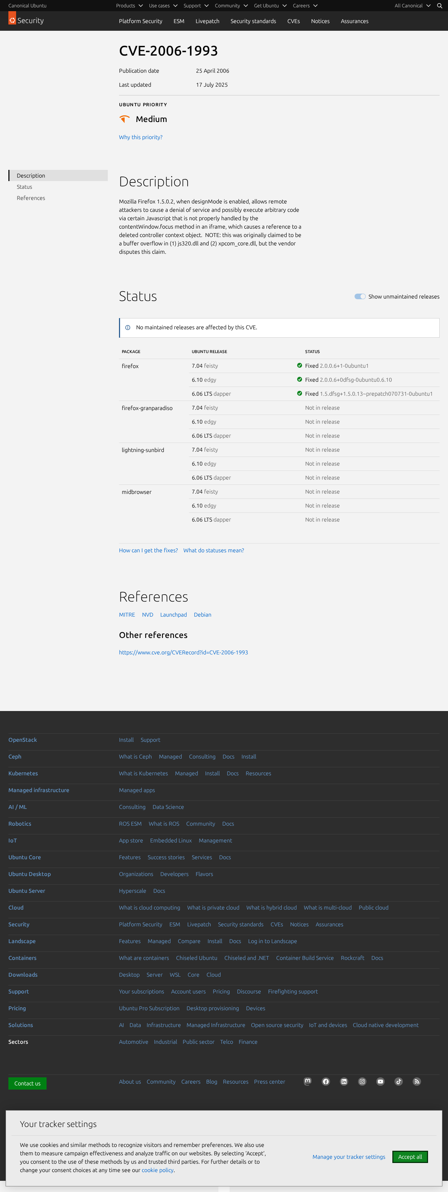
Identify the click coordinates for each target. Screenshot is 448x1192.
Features (130, 857)
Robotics (19, 823)
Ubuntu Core (24, 857)
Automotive (133, 1042)
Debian (202, 614)
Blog (211, 1081)
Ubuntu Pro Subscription (149, 1008)
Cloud (15, 907)
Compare (189, 941)
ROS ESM (130, 823)
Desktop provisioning (213, 1008)
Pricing (221, 991)
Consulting (202, 756)
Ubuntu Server (26, 891)
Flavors (204, 874)
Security (18, 924)
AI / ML (17, 807)
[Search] (439, 5)
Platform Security (140, 21)
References (31, 198)
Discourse (249, 991)
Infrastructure (164, 1025)
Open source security (277, 1025)
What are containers (144, 958)
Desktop (129, 974)
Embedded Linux (171, 840)
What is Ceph (135, 756)
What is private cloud (213, 907)
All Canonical (409, 5)
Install (126, 740)
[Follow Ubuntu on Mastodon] (309, 1083)
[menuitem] (413, 5)
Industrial (165, 1042)
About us (130, 1081)
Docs (228, 756)
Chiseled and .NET (246, 958)
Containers (22, 958)
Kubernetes (23, 773)
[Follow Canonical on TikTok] (400, 1083)
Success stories (166, 857)
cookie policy (158, 1170)
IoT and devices (328, 1025)
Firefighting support (293, 991)
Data (135, 1025)
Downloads (22, 974)
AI (121, 1025)
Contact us (27, 1083)
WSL (175, 974)
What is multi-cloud (328, 907)
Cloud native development (386, 1025)
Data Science (168, 807)
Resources (258, 773)
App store (131, 840)
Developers (174, 874)
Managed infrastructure (38, 790)
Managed (170, 756)
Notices (320, 21)
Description (31, 175)
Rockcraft (352, 958)
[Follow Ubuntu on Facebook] (327, 1083)
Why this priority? (140, 137)
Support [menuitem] (192, 5)
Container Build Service (305, 958)
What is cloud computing (149, 907)
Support (150, 740)
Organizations (136, 874)
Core (194, 974)
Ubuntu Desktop (29, 874)
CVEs (293, 21)
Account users (188, 991)
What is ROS (164, 823)
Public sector (199, 1042)
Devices (255, 1008)
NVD (147, 614)
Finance (248, 1042)
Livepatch (207, 21)
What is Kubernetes (143, 773)
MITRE (127, 614)
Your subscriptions (141, 991)
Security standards (253, 21)
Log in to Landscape (272, 941)
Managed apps (137, 790)
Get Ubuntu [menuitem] (266, 5)
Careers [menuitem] (301, 5)
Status (24, 187)
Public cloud (373, 907)
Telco (226, 1042)
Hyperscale (132, 891)
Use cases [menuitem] (159, 5)
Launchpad (173, 614)
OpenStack (22, 740)
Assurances (355, 21)
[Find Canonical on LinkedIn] (345, 1083)
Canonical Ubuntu (27, 5)
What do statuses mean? (213, 550)
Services (202, 857)
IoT (12, 840)
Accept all (410, 1157)
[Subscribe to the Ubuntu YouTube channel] (381, 1083)
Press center (269, 1081)
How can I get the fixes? (148, 550)
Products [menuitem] (125, 5)
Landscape (22, 941)
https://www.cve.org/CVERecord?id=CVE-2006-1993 (183, 652)
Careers (191, 1081)
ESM (179, 21)
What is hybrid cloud (271, 907)
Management (215, 840)
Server (155, 974)
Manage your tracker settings (349, 1157)
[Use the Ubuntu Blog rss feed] (418, 1083)
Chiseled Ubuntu (196, 958)
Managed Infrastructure (216, 1025)
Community (200, 823)
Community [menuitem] (227, 5)
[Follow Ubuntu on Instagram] (363, 1083)
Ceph (14, 756)
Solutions (20, 1025)
